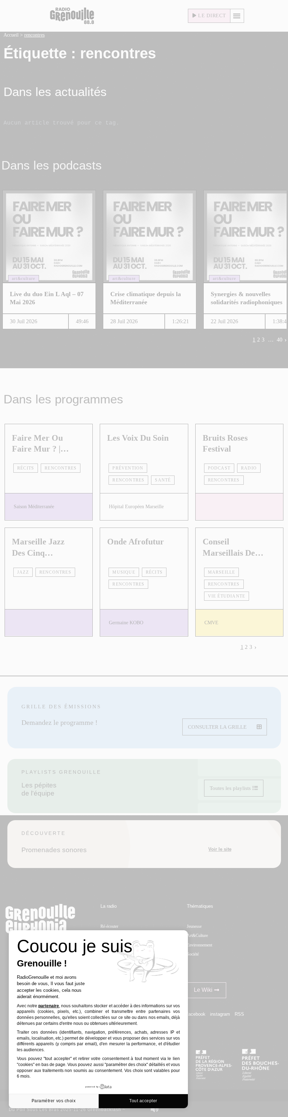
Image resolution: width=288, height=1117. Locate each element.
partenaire (48, 1005)
